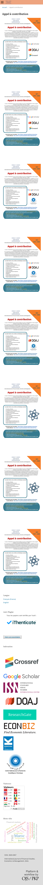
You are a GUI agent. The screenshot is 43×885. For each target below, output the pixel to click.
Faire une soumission (12, 637)
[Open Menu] (2, 2)
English (6, 602)
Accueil (4, 7)
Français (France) (9, 599)
